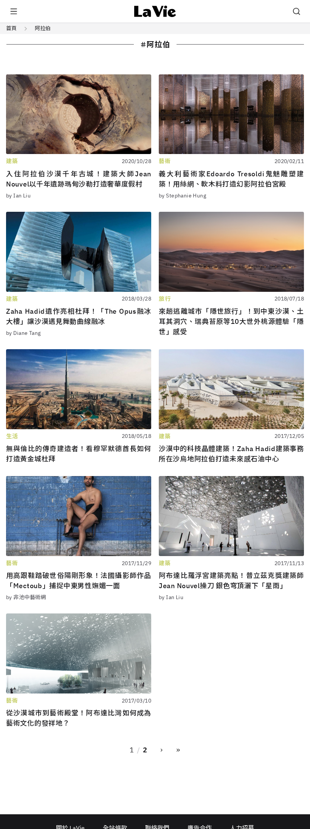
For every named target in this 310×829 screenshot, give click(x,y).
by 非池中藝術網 (26, 597)
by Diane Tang (23, 333)
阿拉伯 (43, 28)
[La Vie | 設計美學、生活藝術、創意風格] (155, 11)
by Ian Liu (18, 195)
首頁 (11, 28)
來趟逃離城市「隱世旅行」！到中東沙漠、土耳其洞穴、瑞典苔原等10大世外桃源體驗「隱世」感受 (231, 321)
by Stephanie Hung (182, 195)
